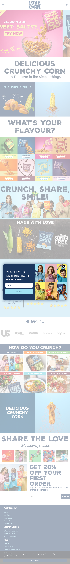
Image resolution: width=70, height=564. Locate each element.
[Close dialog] (63, 266)
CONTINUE (19, 291)
